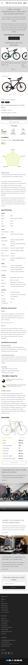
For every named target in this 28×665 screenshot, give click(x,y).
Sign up (13, 587)
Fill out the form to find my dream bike (14, 34)
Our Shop (3, 633)
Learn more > (5, 532)
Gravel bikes (4, 623)
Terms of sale (4, 605)
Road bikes (4, 618)
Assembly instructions (6, 631)
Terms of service (5, 612)
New (2, 143)
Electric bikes (4, 625)
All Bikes (3, 99)
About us (3, 599)
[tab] (11, 94)
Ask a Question (14, 122)
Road (8, 99)
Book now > (5, 480)
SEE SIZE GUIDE (14, 462)
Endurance (12, 99)
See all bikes (14, 38)
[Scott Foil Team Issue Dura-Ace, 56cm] (11, 53)
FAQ (2, 601)
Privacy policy (4, 610)
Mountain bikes (5, 620)
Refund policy (4, 607)
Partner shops (4, 629)
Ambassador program (6, 627)
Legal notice (4, 603)
